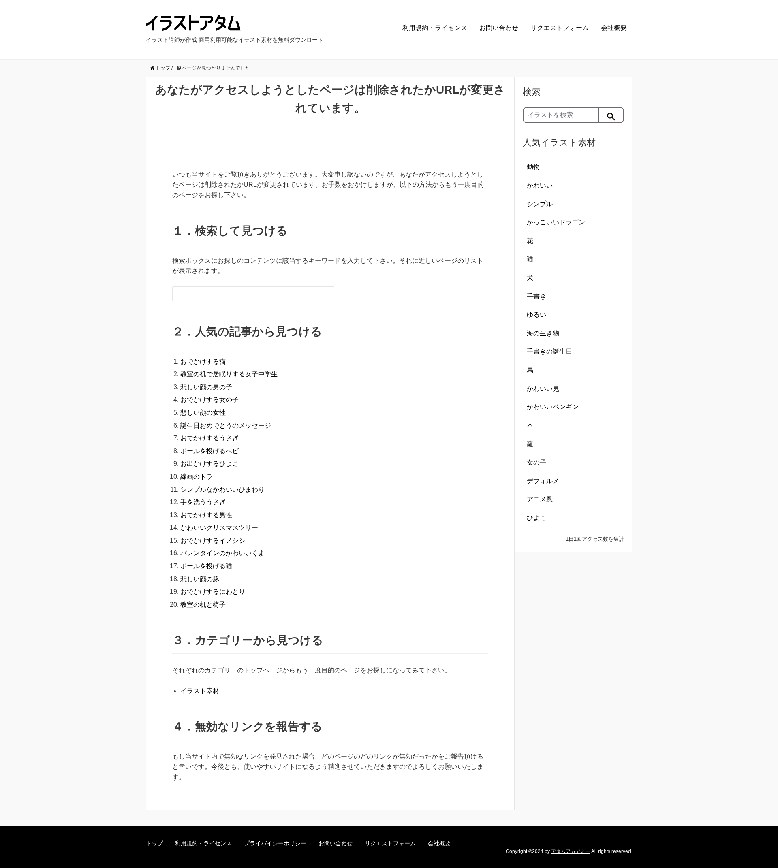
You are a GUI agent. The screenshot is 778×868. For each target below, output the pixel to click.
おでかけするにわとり (212, 591)
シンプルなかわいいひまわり (222, 489)
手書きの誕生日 (549, 351)
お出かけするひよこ (209, 463)
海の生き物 (543, 333)
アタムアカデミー (570, 851)
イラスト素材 (199, 690)
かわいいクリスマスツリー (219, 527)
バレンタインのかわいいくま (222, 553)
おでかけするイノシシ (212, 540)
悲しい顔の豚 (199, 579)
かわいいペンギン (553, 406)
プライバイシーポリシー (275, 843)
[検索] (611, 115)
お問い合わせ (498, 27)
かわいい (540, 185)
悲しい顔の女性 (203, 412)
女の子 (536, 462)
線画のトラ (196, 476)
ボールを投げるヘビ (209, 451)
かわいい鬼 (543, 388)
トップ (154, 843)
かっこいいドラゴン (556, 222)
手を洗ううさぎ (203, 502)
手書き (536, 296)
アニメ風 (540, 499)
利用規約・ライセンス (434, 27)
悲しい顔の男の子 (206, 387)
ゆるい (536, 314)
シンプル (540, 203)
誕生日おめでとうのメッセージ (225, 425)
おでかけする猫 (203, 361)
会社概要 (614, 27)
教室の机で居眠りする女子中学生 (229, 374)
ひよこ (536, 517)
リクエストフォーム (559, 27)
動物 (533, 166)
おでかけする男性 (206, 515)
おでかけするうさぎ (209, 438)
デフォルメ (543, 481)
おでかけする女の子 (209, 399)
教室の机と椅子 (203, 604)
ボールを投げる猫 (206, 566)
